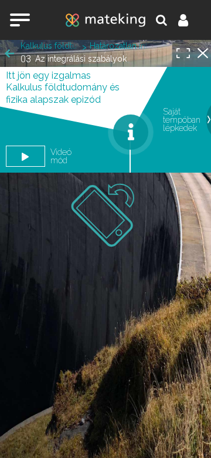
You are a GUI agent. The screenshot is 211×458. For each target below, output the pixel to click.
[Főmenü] (20, 20)
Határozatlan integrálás (119, 45)
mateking (105, 20)
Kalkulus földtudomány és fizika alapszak (50, 45)
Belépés (190, 20)
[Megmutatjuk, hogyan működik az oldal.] (130, 132)
